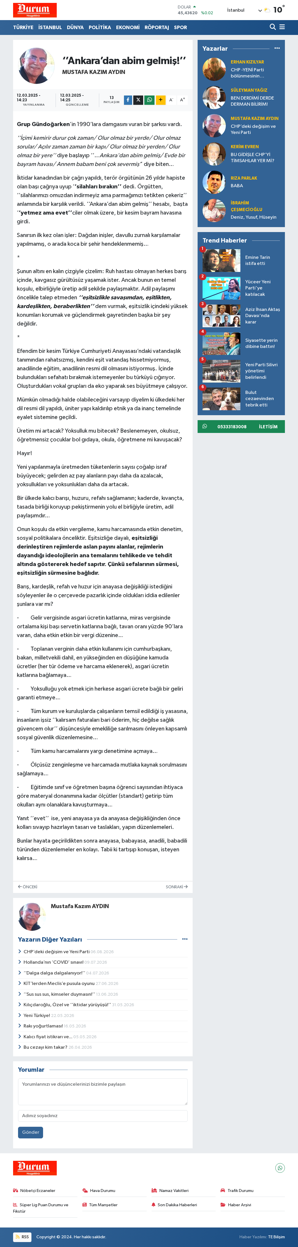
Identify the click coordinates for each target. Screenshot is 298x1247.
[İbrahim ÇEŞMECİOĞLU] (214, 210)
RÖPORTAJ (157, 27)
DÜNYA (75, 27)
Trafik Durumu (240, 1190)
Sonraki (175, 887)
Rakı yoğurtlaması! (44, 1026)
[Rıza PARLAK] (214, 182)
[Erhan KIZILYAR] (214, 69)
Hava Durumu (102, 1190)
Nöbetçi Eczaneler (37, 1190)
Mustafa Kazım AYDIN (93, 72)
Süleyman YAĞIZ (249, 90)
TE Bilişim (276, 1237)
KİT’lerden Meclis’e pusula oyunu (59, 983)
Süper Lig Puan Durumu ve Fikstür (41, 1208)
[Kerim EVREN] (214, 153)
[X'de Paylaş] (138, 100)
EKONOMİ (128, 27)
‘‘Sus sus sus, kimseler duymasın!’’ (60, 994)
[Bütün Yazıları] (185, 939)
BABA (237, 185)
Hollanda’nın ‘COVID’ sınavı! (54, 962)
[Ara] (273, 27)
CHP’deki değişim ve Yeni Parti (57, 951)
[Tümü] (277, 48)
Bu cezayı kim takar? (46, 1047)
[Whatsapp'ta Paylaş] (149, 100)
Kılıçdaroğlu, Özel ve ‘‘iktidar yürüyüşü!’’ (68, 1004)
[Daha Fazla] (161, 100)
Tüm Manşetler (103, 1205)
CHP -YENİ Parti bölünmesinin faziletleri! (247, 73)
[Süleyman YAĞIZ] (214, 97)
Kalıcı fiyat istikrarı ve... (48, 1036)
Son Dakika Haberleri (177, 1205)
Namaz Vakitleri (174, 1190)
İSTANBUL (50, 27)
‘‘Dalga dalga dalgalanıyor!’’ (55, 973)
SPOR (180, 27)
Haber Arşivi (239, 1205)
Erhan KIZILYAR (247, 62)
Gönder (30, 1132)
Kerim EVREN (245, 147)
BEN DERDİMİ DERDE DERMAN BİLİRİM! (252, 101)
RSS (25, 1237)
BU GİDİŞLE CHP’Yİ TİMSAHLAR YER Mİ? (252, 157)
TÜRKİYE (23, 27)
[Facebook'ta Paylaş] (128, 100)
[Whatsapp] (280, 1168)
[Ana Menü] (281, 27)
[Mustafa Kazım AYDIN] (36, 65)
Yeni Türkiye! (37, 1015)
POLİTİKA (100, 27)
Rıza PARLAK (244, 178)
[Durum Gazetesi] (35, 10)
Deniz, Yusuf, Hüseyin (253, 217)
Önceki (29, 887)
